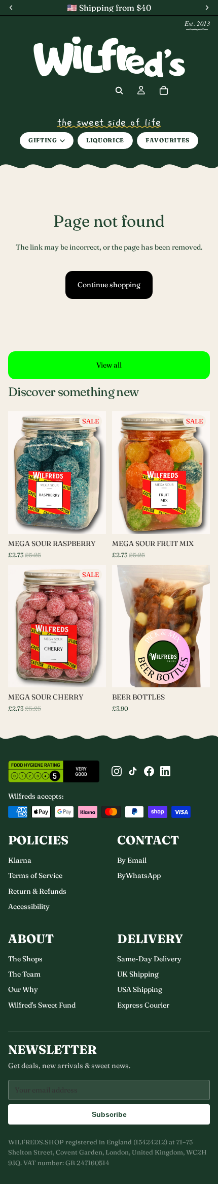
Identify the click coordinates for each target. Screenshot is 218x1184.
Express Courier (143, 1005)
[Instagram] (117, 771)
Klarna (19, 860)
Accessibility (29, 906)
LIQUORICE (105, 140)
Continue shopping (109, 284)
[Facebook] (149, 771)
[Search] (119, 90)
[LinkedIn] (165, 771)
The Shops (25, 958)
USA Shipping (139, 989)
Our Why (23, 989)
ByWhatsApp (139, 875)
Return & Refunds (37, 891)
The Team (24, 974)
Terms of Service (35, 875)
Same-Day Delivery (149, 958)
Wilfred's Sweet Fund (42, 1005)
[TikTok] (133, 771)
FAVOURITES (168, 140)
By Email (132, 860)
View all (109, 365)
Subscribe (109, 1114)
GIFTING (42, 140)
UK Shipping (138, 974)
